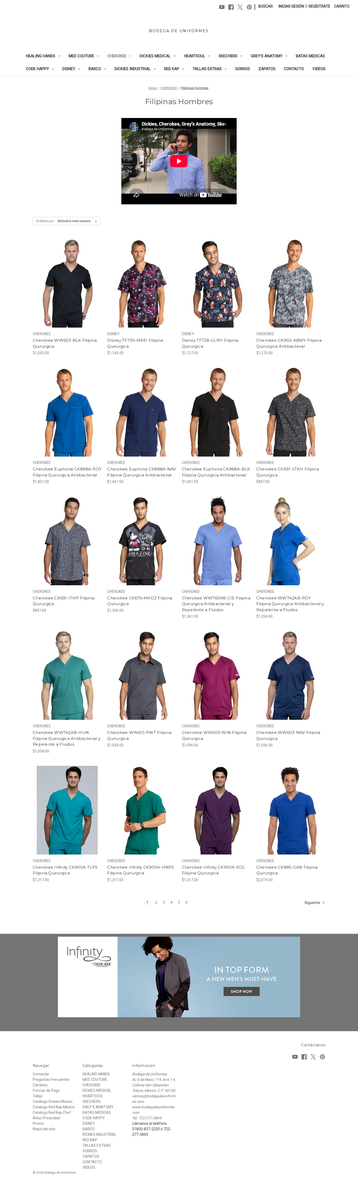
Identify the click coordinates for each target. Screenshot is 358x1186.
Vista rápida (64, 274)
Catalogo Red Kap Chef (52, 1112)
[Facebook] (231, 7)
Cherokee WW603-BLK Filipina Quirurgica (65, 343)
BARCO (95, 68)
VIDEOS (319, 68)
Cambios (40, 1085)
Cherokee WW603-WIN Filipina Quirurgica (214, 735)
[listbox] (78, 221)
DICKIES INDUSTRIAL (133, 68)
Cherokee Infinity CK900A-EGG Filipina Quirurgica (213, 870)
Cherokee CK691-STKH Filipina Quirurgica (287, 471)
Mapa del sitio (44, 1129)
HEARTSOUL (194, 56)
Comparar (66, 283)
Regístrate (319, 6)
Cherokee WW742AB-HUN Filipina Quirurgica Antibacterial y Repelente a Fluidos (66, 738)
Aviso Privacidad (46, 1118)
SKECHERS (228, 56)
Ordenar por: (45, 221)
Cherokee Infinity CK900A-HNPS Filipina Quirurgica (140, 870)
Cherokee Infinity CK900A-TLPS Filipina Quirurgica (65, 870)
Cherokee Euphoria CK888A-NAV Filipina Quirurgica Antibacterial (141, 471)
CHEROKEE (116, 56)
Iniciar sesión (291, 6)
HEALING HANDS (40, 56)
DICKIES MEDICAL (155, 56)
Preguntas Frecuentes (51, 1079)
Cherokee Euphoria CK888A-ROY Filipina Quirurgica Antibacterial (67, 471)
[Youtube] (222, 7)
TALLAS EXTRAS (207, 68)
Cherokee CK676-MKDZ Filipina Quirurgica (139, 600)
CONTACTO (294, 68)
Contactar (41, 1074)
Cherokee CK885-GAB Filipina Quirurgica (287, 870)
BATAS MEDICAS (310, 56)
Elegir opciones (67, 292)
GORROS (242, 68)
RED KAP (171, 68)
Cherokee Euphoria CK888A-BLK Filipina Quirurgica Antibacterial (216, 471)
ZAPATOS (266, 68)
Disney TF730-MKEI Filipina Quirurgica (135, 343)
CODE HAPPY (37, 68)
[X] (240, 7)
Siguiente (313, 902)
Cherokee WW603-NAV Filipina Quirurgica (288, 735)
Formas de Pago (46, 1090)
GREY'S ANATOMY (267, 56)
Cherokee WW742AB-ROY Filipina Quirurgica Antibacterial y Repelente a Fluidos (290, 603)
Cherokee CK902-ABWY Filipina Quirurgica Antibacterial (289, 343)
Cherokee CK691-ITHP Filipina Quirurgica (63, 600)
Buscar (265, 6)
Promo (38, 1123)
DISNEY (68, 68)
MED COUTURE (81, 56)
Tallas (37, 1096)
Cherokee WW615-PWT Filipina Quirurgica (139, 735)
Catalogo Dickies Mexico (53, 1101)
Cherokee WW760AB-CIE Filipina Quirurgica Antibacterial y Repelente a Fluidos (216, 603)
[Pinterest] (249, 7)
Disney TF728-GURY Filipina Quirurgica (210, 343)
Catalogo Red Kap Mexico (54, 1107)
